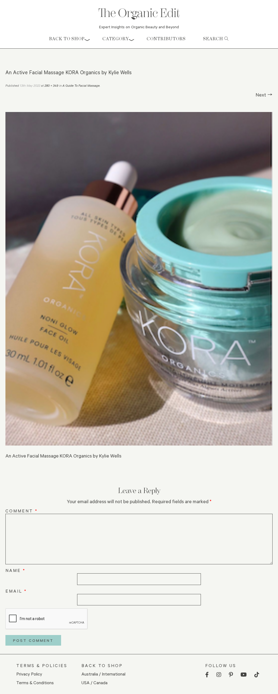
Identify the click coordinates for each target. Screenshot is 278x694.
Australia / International (103, 674)
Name (15, 570)
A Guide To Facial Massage (81, 85)
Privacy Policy (29, 674)
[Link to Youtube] (244, 675)
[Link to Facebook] (207, 675)
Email (16, 591)
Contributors (166, 38)
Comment (21, 511)
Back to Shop (67, 38)
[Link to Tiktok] (256, 675)
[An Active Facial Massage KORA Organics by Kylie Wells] (139, 279)
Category (115, 38)
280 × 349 (51, 85)
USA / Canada (94, 682)
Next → (264, 94)
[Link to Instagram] (218, 675)
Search (213, 38)
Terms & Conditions (35, 682)
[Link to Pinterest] (231, 675)
